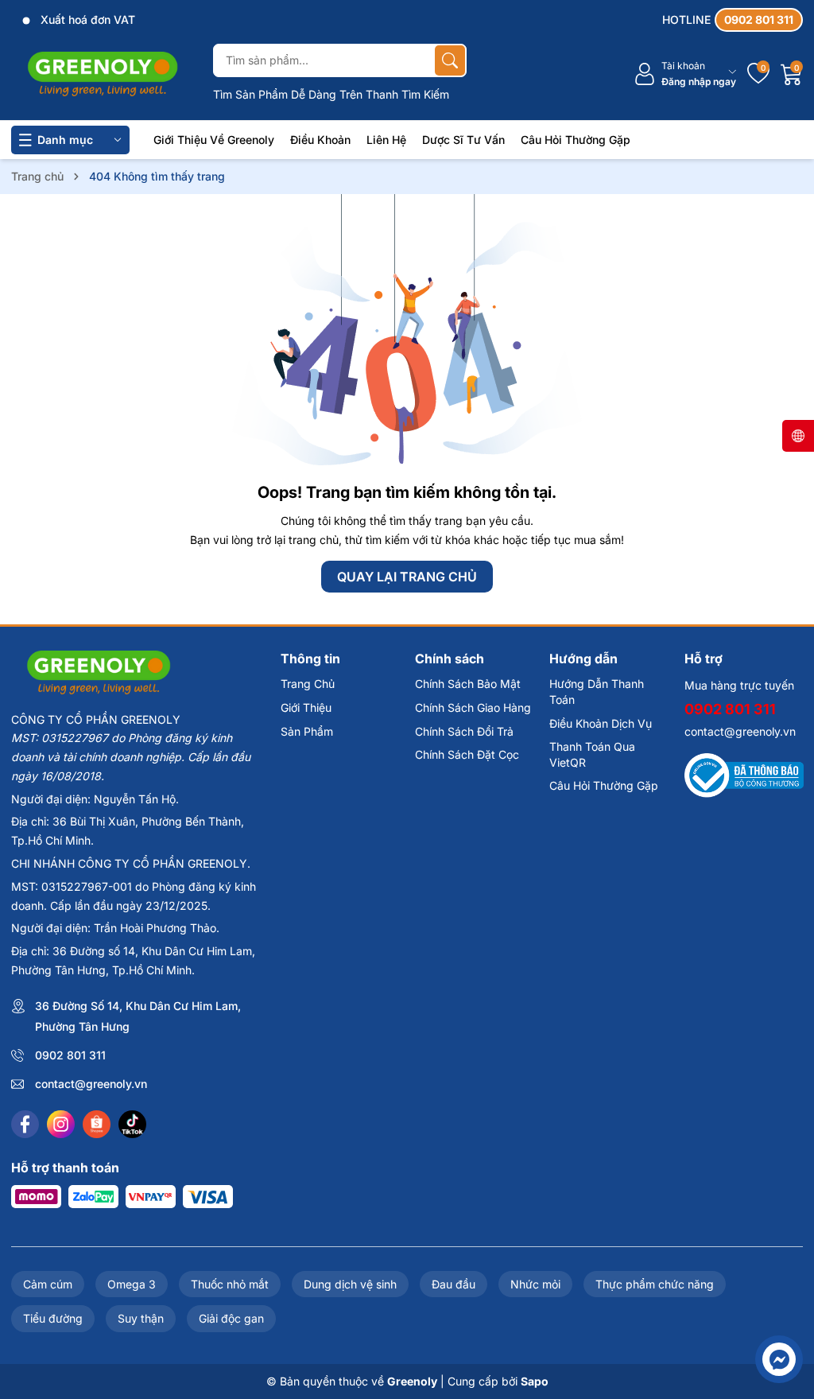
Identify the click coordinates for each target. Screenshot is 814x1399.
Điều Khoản (320, 139)
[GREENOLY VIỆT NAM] (102, 74)
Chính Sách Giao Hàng (473, 707)
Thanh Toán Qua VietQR (592, 754)
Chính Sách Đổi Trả (464, 731)
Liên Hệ (386, 139)
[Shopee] (96, 1124)
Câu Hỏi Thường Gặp (575, 139)
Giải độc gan (231, 1318)
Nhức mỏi (535, 1284)
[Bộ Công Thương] (744, 774)
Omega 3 (131, 1284)
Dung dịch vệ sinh (350, 1284)
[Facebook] (25, 1124)
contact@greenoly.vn (91, 1083)
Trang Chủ (308, 683)
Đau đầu (453, 1284)
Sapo (534, 1381)
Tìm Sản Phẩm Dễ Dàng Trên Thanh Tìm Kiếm (331, 94)
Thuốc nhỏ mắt (230, 1284)
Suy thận (141, 1318)
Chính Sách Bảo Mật (468, 683)
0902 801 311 (70, 1055)
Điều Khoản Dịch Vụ (600, 723)
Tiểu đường (53, 1318)
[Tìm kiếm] (450, 60)
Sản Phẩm (307, 731)
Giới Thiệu (306, 707)
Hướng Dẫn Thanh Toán (596, 691)
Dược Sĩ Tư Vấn (463, 139)
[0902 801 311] (732, 20)
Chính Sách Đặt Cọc (467, 754)
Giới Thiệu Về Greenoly (213, 139)
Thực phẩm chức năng (654, 1284)
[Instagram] (61, 1124)
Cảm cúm (47, 1284)
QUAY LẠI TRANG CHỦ (407, 577)
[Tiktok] (132, 1124)
